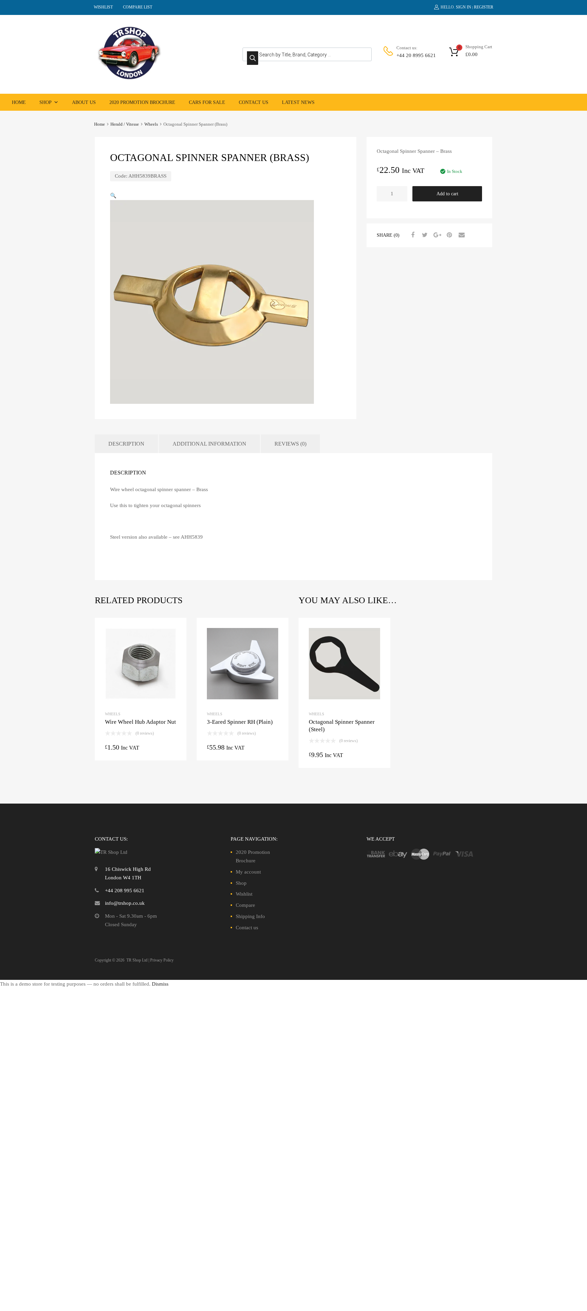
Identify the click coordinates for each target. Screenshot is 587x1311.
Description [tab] (126, 444)
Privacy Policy (162, 960)
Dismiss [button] (160, 984)
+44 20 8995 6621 (413, 55)
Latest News (298, 102)
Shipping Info (250, 916)
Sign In (463, 7)
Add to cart (447, 193)
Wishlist (244, 894)
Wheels (151, 124)
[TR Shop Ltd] (129, 78)
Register (483, 7)
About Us (84, 102)
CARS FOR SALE (207, 102)
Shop (45, 102)
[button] (113, 195)
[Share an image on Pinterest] (448, 235)
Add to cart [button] (344, 756)
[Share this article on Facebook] (411, 235)
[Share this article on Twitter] (424, 235)
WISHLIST (103, 7)
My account (248, 872)
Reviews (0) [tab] (290, 444)
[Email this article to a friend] (460, 235)
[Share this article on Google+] (436, 235)
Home (19, 102)
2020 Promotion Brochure (142, 102)
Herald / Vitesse (124, 124)
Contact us (253, 102)
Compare (245, 905)
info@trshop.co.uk (125, 903)
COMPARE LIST (137, 7)
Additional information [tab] (209, 444)
